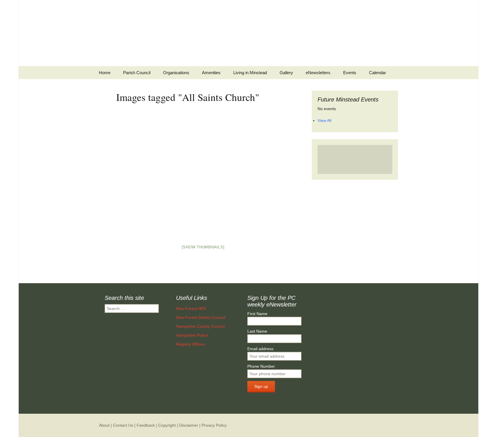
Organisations (176, 72)
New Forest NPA (191, 308)
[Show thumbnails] (203, 247)
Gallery (286, 72)
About (104, 425)
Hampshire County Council (200, 326)
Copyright (167, 425)
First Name (257, 313)
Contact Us (123, 425)
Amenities (211, 72)
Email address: (260, 348)
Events (349, 72)
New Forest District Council (200, 317)
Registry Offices (190, 344)
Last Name (257, 331)
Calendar (377, 72)
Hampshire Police (192, 335)
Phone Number (261, 366)
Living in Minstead (250, 72)
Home (104, 72)
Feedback (146, 425)
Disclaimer (188, 425)
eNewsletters (318, 72)
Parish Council (136, 72)
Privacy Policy (214, 425)
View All (324, 120)
